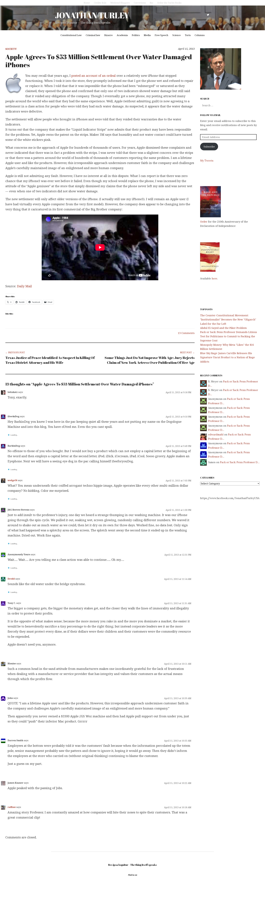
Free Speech (161, 35)
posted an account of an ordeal (93, 75)
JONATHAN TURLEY (92, 15)
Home (87, 2)
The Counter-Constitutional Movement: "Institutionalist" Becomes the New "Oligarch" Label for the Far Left (228, 319)
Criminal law (93, 35)
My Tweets (206, 160)
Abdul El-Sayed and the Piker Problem (223, 328)
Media (147, 35)
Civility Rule (100, 2)
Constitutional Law (71, 35)
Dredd (11, 578)
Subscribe (209, 146)
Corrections (140, 2)
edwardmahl (215, 434)
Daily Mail (24, 286)
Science (176, 35)
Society (11, 49)
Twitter (208, 15)
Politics (136, 35)
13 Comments (186, 333)
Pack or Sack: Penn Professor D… (239, 462)
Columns (200, 35)
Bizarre (108, 35)
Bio (151, 2)
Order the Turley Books (169, 2)
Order (203, 221)
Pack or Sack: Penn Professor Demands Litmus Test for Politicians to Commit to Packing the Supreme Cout (228, 336)
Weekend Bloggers (120, 2)
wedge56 (12, 480)
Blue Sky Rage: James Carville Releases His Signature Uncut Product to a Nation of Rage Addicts (227, 357)
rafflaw (12, 807)
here (214, 278)
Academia (122, 35)
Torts (188, 35)
